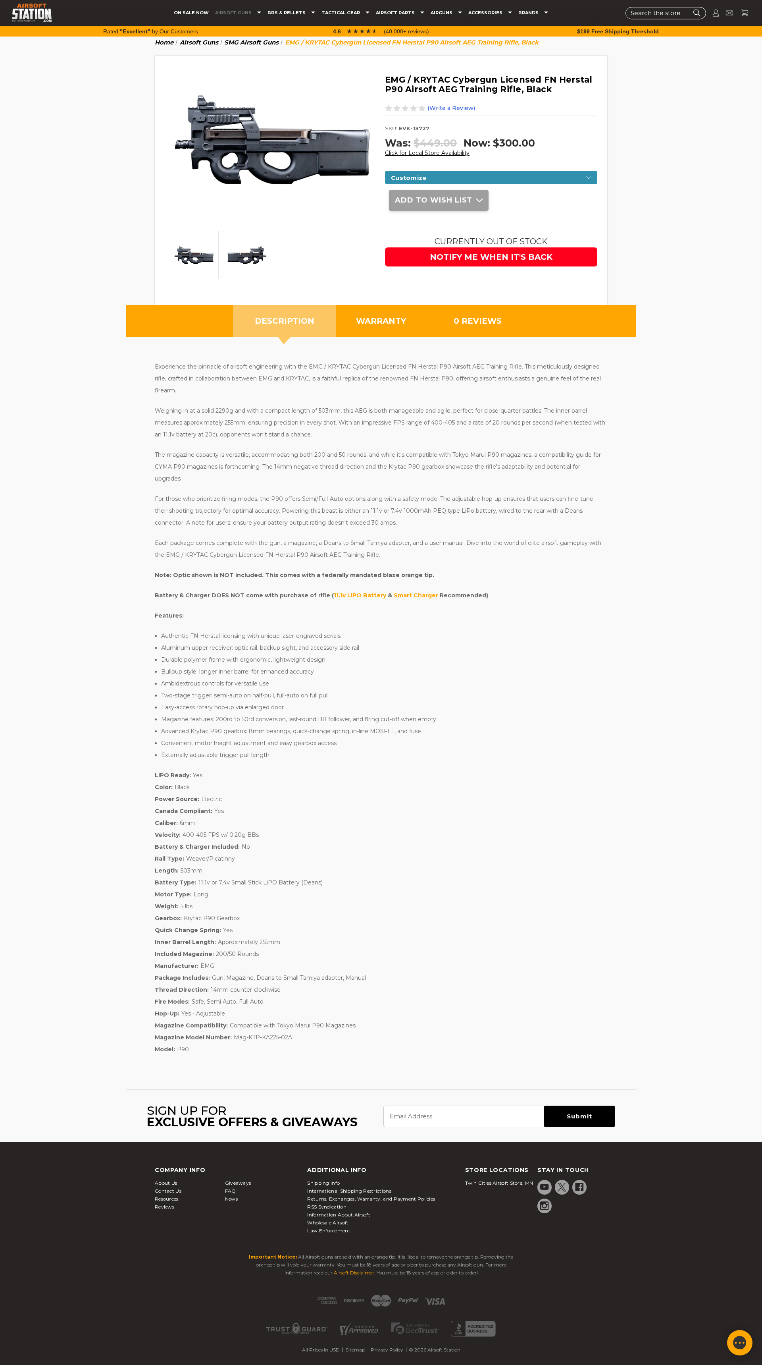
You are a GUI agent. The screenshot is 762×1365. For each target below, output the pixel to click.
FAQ (230, 1191)
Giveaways (238, 1183)
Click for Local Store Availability (427, 152)
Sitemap (355, 1350)
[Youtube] (544, 1187)
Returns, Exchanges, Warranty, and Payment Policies (371, 1199)
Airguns (442, 12)
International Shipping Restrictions (349, 1191)
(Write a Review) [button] (451, 108)
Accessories (486, 12)
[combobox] (665, 13)
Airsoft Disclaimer (354, 1273)
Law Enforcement (328, 1231)
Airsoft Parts (396, 12)
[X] (562, 1187)
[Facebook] (579, 1187)
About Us (166, 1183)
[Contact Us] (726, 13)
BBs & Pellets (287, 12)
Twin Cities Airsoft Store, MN (499, 1183)
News (231, 1199)
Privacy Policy (387, 1350)
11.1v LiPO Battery (360, 595)
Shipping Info (323, 1183)
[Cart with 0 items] (741, 13)
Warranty (381, 321)
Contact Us (168, 1191)
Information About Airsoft (338, 1215)
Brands (529, 12)
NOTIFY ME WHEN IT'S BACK (491, 257)
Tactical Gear (341, 12)
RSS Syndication (326, 1207)
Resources (167, 1199)
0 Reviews (478, 321)
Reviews (164, 1207)
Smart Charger (416, 595)
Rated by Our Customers (150, 31)
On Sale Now (191, 12)
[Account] (712, 13)
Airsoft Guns (234, 12)
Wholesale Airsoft (327, 1223)
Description (284, 321)
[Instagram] (544, 1206)
